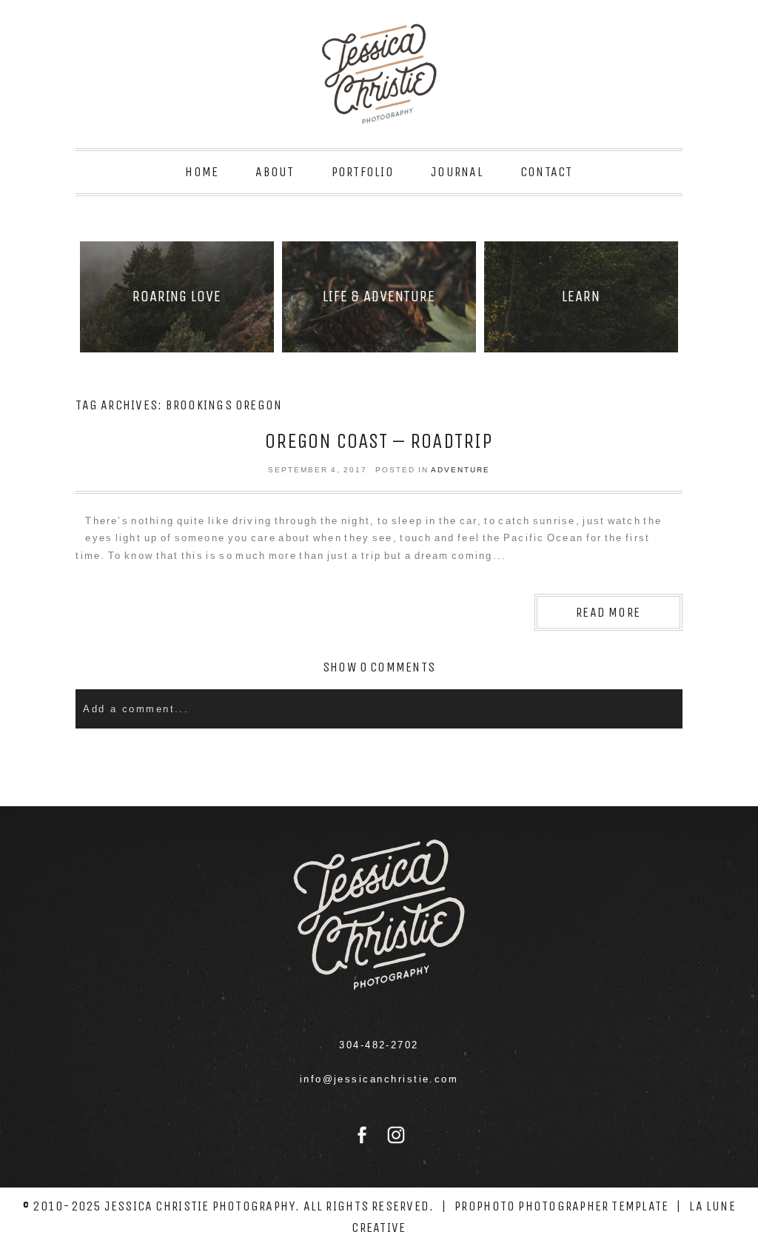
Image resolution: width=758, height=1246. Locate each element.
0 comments (379, 667)
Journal (457, 172)
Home (201, 172)
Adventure (460, 470)
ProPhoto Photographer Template (561, 1206)
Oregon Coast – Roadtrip (379, 441)
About (274, 172)
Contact (546, 172)
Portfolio (363, 172)
